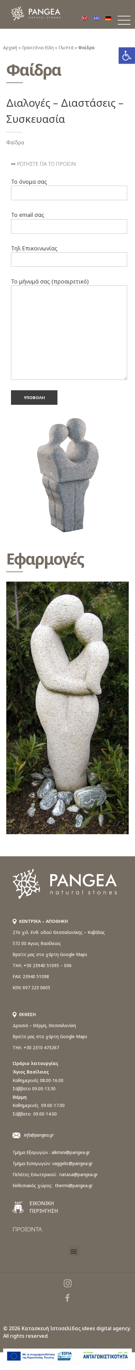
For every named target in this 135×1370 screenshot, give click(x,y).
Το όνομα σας (29, 181)
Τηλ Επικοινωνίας (34, 248)
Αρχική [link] (10, 48)
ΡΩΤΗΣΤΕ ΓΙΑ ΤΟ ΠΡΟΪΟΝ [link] (46, 163)
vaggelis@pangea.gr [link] (72, 1163)
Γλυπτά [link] (65, 48)
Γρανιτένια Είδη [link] (38, 48)
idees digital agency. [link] (106, 1328)
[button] (69, 164)
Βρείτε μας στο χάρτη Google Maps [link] (50, 954)
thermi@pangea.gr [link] (74, 1185)
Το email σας (27, 214)
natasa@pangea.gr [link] (78, 1174)
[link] (127, 55)
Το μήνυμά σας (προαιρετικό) (50, 281)
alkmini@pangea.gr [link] (70, 1152)
